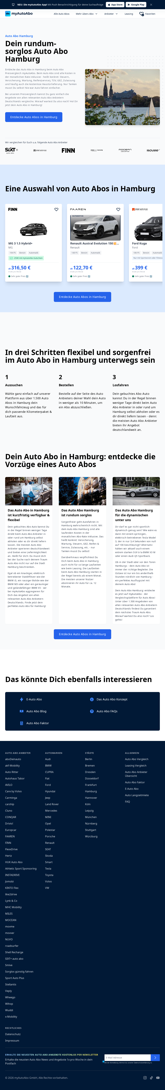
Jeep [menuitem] (47, 798)
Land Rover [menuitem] (52, 804)
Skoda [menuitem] (49, 855)
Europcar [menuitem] (10, 830)
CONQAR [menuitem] (10, 817)
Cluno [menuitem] (8, 810)
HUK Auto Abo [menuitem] (14, 862)
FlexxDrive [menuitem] (11, 849)
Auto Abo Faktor (135, 782)
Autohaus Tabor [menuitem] (15, 778)
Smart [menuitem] (49, 862)
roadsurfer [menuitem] (12, 946)
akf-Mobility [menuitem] (12, 765)
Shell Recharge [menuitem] (14, 952)
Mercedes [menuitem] (51, 810)
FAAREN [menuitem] (10, 836)
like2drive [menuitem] (11, 894)
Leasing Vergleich (135, 765)
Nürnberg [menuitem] (91, 823)
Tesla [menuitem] (48, 868)
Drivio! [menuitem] (9, 823)
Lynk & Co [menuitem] (11, 901)
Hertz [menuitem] (8, 855)
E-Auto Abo (132, 789)
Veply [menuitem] (8, 991)
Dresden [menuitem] (90, 772)
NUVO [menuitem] (9, 939)
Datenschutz (13, 1034)
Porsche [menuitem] (50, 836)
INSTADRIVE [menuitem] (12, 875)
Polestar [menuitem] (50, 830)
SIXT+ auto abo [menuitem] (14, 958)
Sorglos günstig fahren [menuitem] (19, 971)
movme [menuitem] (9, 926)
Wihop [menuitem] (9, 1004)
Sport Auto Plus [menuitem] (14, 978)
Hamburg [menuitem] (91, 791)
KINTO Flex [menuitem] (11, 888)
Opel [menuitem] (48, 823)
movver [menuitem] (9, 933)
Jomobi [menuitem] (9, 881)
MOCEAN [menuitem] (10, 920)
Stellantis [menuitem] (10, 984)
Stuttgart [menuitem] (90, 830)
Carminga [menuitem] (11, 798)
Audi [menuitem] (48, 759)
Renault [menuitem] (49, 843)
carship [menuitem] (9, 804)
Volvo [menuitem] (48, 881)
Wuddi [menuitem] (9, 1010)
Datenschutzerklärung (142, 1063)
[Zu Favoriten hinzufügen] (56, 209)
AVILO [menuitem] (8, 785)
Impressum (12, 1040)
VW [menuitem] (47, 888)
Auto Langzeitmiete (137, 795)
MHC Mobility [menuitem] (13, 907)
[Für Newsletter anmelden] (155, 1057)
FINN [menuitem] (8, 843)
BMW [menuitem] (48, 765)
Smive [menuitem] (8, 965)
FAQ (127, 801)
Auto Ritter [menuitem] (11, 772)
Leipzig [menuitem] (89, 810)
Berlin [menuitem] (88, 759)
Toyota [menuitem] (49, 875)
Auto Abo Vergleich (136, 759)
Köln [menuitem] (88, 804)
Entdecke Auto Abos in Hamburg (33, 117)
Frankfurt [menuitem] (91, 785)
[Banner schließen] (151, 4)
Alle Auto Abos (61, 13)
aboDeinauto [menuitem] (13, 759)
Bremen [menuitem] (90, 765)
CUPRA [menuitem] (49, 772)
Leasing (129, 13)
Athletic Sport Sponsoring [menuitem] (21, 868)
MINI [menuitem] (48, 817)
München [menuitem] (91, 817)
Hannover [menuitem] (91, 798)
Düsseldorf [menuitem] (92, 778)
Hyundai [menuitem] (50, 791)
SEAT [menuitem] (48, 849)
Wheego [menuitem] (10, 997)
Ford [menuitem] (48, 785)
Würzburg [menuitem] (91, 836)
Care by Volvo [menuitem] (13, 791)
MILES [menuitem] (9, 913)
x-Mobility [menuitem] (11, 1016)
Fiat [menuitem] (47, 778)
